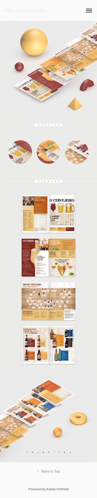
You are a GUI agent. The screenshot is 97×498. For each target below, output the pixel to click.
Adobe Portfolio (57, 489)
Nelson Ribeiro (26, 10)
